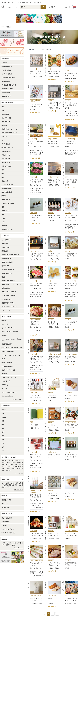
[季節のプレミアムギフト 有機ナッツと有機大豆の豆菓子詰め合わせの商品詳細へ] (35, 66)
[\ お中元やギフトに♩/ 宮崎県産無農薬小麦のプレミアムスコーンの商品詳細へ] (70, 215)
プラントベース (6, 155)
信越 (3, 424)
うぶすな (4, 335)
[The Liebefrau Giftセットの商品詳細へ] (53, 279)
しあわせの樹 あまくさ (9, 377)
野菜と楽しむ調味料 (7, 262)
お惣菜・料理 (5, 114)
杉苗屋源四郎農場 (7, 344)
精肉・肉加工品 (6, 151)
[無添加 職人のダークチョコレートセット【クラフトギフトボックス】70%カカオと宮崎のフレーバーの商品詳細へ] (70, 420)
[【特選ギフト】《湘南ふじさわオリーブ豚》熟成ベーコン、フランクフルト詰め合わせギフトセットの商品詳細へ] (35, 320)
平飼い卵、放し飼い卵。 (8, 269)
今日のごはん (6, 507)
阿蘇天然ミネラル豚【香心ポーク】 (12, 348)
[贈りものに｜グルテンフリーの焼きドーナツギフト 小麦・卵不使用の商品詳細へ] (53, 249)
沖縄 (3, 450)
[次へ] (61, 614)
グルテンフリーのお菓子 (9, 292)
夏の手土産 (5, 243)
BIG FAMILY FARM (7, 366)
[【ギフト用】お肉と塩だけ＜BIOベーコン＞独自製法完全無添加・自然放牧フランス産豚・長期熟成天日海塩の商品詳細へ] (35, 529)
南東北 (4, 417)
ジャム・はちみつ (6, 162)
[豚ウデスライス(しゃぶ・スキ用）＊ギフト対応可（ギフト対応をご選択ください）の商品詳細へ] (35, 454)
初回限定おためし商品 (8, 77)
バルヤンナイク (6, 324)
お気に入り (66, 7)
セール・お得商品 (7, 74)
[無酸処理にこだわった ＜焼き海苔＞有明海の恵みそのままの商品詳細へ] (53, 174)
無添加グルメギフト (7, 229)
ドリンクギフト (6, 247)
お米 (3, 110)
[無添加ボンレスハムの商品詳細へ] (53, 594)
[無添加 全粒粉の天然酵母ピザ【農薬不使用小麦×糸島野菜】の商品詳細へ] (53, 67)
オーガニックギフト (7, 299)
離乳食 (4, 196)
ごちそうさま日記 (7, 500)
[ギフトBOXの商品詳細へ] (35, 418)
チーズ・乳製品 (6, 144)
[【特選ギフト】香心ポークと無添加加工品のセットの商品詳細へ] (70, 593)
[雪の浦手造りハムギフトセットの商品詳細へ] (70, 68)
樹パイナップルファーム (8, 328)
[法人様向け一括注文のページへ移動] (12, 34)
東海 (3, 428)
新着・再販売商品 (7, 66)
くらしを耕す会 (6, 381)
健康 (3, 207)
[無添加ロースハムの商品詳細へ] (70, 390)
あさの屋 (4, 388)
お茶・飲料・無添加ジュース (10, 133)
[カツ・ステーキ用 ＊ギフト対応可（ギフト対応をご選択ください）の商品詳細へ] (35, 178)
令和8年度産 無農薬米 (8, 281)
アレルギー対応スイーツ (9, 295)
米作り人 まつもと (7, 362)
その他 (3, 222)
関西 (3, 436)
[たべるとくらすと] (9, 7)
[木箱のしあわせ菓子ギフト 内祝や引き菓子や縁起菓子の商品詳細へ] (35, 99)
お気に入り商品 (6, 96)
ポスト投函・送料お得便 (9, 85)
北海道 (4, 410)
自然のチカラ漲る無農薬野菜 (10, 255)
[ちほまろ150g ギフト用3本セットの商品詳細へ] (53, 389)
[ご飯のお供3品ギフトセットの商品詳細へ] (35, 211)
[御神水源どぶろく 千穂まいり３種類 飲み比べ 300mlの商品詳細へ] (35, 494)
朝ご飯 (3, 277)
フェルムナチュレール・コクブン (11, 355)
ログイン (59, 7)
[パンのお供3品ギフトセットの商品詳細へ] (70, 317)
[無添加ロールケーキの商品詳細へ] (35, 141)
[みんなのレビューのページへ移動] (12, 51)
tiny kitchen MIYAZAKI (9, 392)
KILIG (3, 359)
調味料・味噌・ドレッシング (9, 129)
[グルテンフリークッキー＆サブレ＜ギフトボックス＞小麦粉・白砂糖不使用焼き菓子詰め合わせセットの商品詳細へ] (53, 420)
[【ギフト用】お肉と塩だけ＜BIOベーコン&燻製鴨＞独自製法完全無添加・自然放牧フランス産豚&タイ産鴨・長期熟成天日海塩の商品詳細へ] (53, 558)
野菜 (3, 107)
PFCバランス (5, 211)
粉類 (3, 173)
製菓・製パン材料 (7, 192)
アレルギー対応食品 (8, 203)
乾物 (3, 170)
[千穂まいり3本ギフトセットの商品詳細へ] (35, 561)
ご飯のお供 (5, 181)
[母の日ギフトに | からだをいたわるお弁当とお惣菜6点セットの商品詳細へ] (70, 283)
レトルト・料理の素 (7, 185)
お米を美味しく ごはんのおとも (11, 284)
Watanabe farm (7, 396)
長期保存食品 (6, 288)
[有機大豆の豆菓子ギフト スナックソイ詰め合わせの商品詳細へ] (70, 352)
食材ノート (5, 504)
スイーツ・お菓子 (7, 118)
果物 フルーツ (6, 122)
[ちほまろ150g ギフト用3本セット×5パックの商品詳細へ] (70, 527)
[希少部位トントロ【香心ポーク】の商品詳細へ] (53, 316)
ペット (3, 218)
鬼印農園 (4, 374)
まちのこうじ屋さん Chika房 (10, 331)
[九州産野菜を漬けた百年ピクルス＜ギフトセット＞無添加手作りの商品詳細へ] (70, 557)
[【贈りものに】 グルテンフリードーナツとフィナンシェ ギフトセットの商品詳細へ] (53, 98)
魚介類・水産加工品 (7, 147)
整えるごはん (5, 266)
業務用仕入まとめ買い (8, 89)
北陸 (3, 432)
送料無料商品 (6, 81)
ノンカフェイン (6, 310)
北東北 (4, 413)
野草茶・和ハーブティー (8, 303)
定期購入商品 (6, 92)
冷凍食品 (4, 136)
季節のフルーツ (6, 258)
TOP (3, 27)
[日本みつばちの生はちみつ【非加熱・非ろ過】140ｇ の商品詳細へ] (70, 175)
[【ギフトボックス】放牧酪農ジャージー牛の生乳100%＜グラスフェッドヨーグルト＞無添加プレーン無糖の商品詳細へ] (53, 489)
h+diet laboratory (8, 351)
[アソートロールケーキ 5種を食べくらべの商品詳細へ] (70, 103)
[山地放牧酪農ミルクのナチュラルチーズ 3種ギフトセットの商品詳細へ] (70, 248)
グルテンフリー (6, 199)
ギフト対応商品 (6, 70)
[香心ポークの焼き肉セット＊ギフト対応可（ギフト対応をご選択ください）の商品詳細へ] (35, 282)
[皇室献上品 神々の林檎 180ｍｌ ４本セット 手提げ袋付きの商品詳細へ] (53, 209)
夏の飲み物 (5, 251)
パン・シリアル (6, 159)
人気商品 (4, 63)
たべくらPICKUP (6, 240)
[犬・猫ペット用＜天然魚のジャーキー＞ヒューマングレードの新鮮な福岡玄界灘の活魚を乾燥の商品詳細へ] (53, 135)
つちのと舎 (5, 385)
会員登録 (52, 7)
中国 (3, 439)
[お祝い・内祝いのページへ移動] (12, 42)
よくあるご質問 (7, 518)
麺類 (3, 177)
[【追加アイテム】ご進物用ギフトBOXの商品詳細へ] (70, 140)
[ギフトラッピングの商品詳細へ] (53, 448)
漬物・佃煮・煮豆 (6, 188)
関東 (3, 421)
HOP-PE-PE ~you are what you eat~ (12, 339)
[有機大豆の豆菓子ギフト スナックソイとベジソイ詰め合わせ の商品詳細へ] (53, 351)
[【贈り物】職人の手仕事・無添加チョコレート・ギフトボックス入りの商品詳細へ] (35, 248)
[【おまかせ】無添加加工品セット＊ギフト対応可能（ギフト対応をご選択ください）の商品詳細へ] (35, 357)
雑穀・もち (4, 125)
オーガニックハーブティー (9, 307)
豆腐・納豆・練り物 (7, 166)
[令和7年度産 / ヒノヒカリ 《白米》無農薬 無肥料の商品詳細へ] (35, 593)
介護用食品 (5, 225)
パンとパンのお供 (7, 273)
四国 (3, 443)
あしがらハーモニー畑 (8, 370)
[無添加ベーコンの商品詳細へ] (70, 488)
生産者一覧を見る (17, 399)
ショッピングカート (8, 529)
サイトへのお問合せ (9, 533)
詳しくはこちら (18, 473)
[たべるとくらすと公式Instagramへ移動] (12, 557)
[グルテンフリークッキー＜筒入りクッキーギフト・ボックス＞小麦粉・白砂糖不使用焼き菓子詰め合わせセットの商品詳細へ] (53, 527)
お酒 (3, 214)
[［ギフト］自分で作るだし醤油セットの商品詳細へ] (35, 391)
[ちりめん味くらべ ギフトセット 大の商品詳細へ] (70, 449)
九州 (3, 447)
